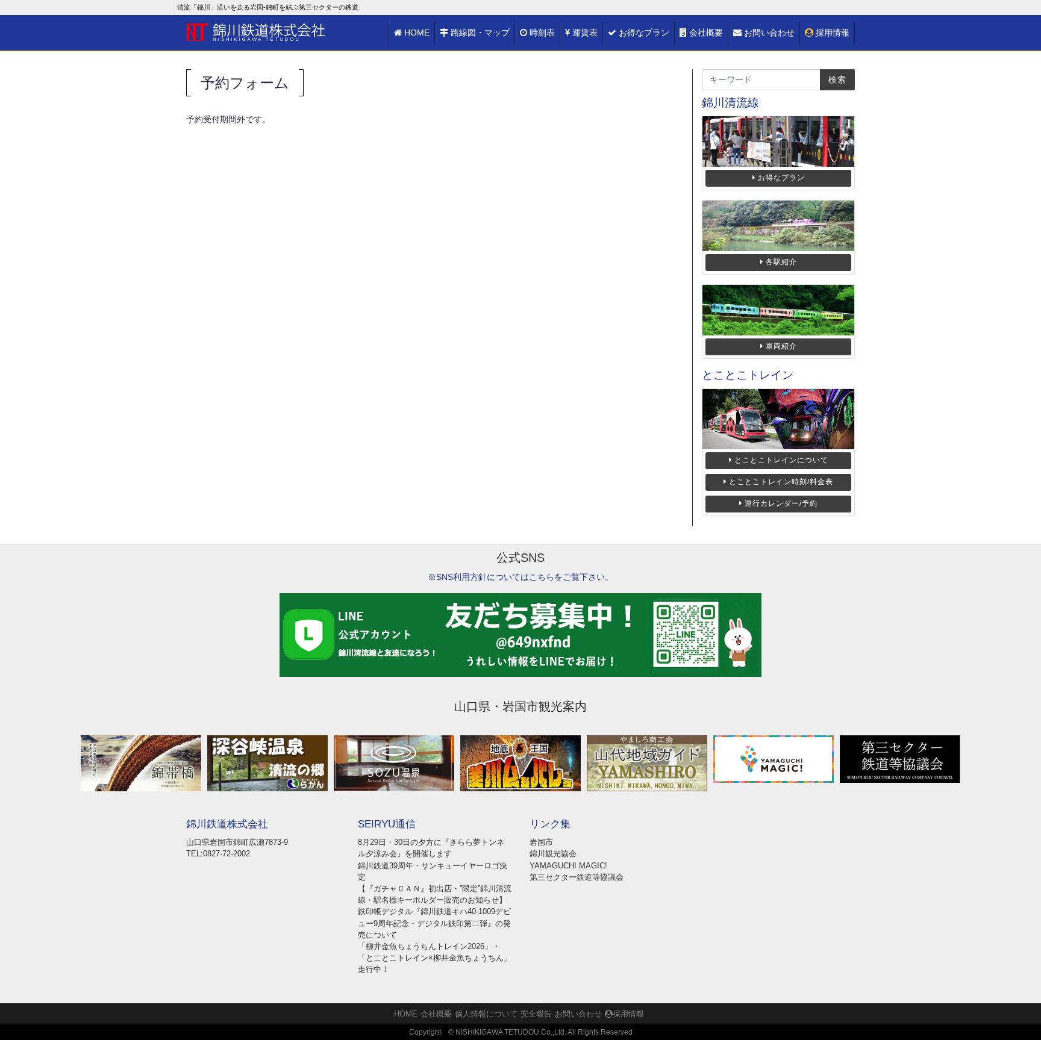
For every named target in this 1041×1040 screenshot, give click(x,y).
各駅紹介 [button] (781, 262)
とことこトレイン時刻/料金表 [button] (781, 482)
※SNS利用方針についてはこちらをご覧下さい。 (520, 577)
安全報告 (536, 1013)
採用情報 (832, 32)
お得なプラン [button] (781, 177)
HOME (417, 32)
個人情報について (486, 1013)
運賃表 (585, 32)
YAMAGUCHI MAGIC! (568, 865)
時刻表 (542, 32)
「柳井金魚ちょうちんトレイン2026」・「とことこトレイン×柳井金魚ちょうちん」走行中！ (434, 958)
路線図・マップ (480, 32)
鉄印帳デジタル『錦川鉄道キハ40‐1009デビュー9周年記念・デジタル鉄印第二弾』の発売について (434, 923)
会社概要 (706, 32)
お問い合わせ (769, 32)
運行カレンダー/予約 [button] (781, 503)
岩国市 (541, 842)
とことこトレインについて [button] (781, 460)
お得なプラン (644, 32)
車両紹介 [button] (781, 346)
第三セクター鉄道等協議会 (577, 877)
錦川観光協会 (553, 853)
